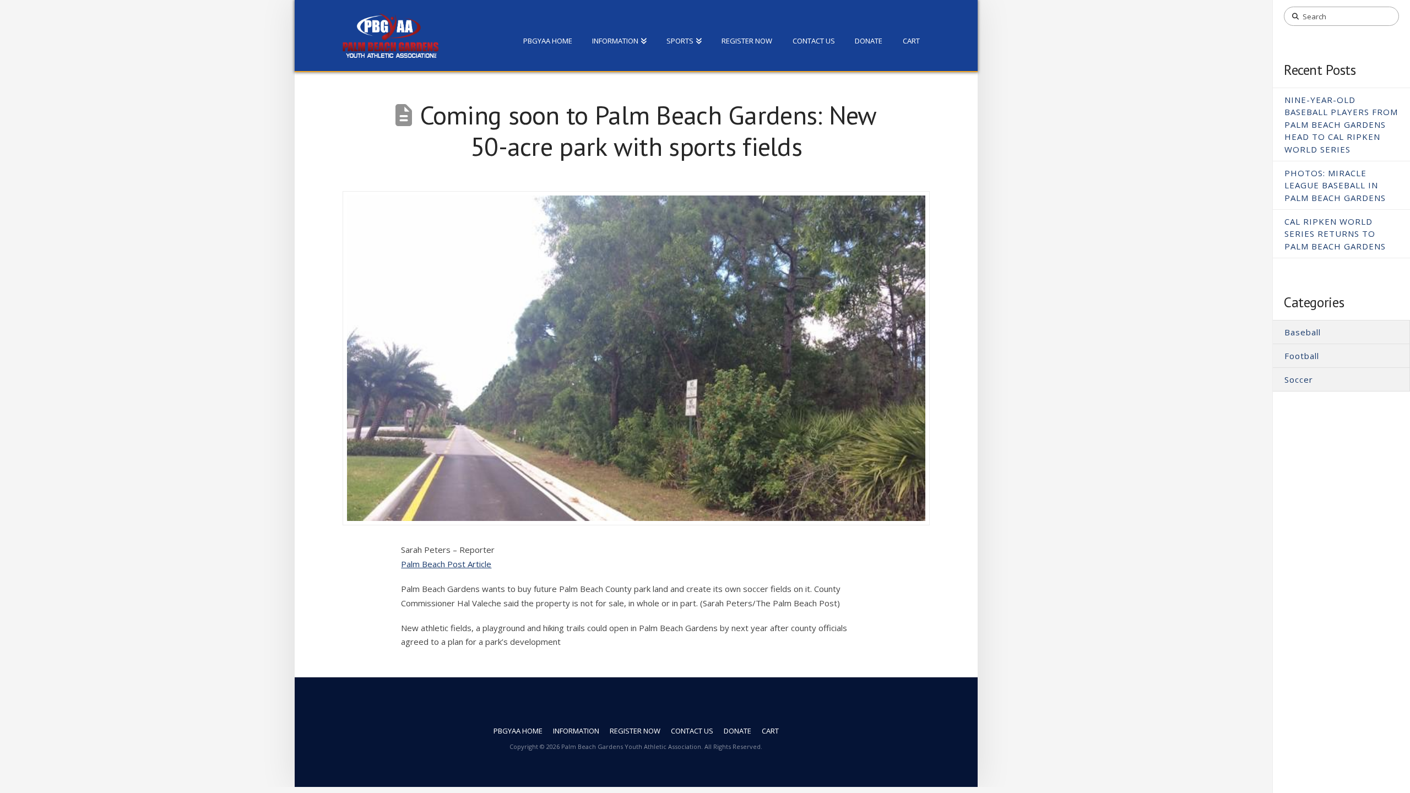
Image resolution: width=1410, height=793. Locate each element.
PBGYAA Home (518, 731)
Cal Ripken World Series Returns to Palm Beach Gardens (1335, 234)
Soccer (1298, 379)
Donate (737, 731)
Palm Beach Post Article (446, 563)
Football (1301, 355)
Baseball (1302, 332)
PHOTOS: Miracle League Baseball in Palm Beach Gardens (1335, 185)
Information (576, 731)
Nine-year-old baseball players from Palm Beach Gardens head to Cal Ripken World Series (1341, 124)
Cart (770, 731)
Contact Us (692, 731)
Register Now (635, 731)
